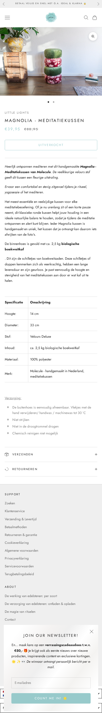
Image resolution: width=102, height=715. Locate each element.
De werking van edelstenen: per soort (31, 595)
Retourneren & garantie (21, 534)
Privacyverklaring (17, 558)
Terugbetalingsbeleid (19, 574)
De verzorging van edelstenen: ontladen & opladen (40, 603)
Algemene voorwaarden (21, 550)
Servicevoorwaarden (19, 566)
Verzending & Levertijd (21, 519)
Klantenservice (15, 511)
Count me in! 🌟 (51, 698)
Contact (10, 619)
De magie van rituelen (20, 611)
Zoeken (10, 503)
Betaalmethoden (16, 527)
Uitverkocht (51, 145)
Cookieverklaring (17, 542)
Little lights (17, 113)
